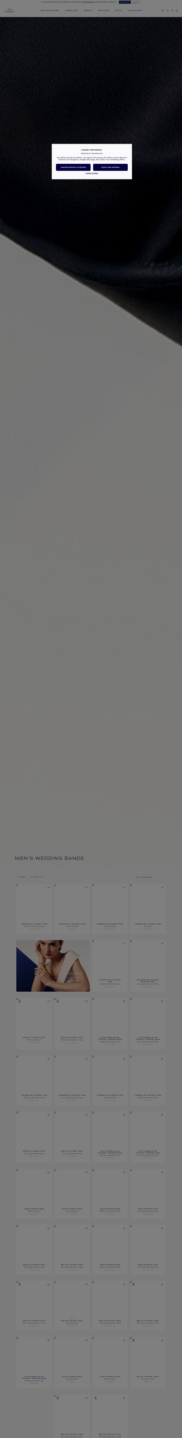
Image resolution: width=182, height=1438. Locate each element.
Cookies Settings (92, 173)
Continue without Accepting (73, 167)
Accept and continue (110, 167)
